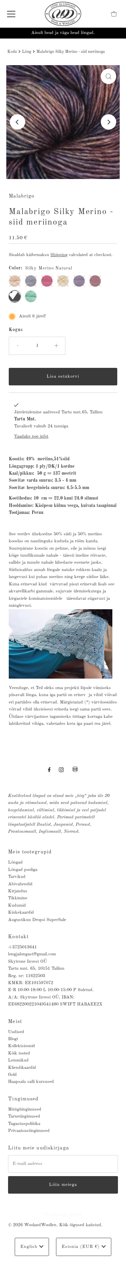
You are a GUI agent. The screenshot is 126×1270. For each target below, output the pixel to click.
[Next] (108, 122)
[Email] (75, 772)
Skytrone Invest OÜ (27, 961)
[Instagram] (61, 770)
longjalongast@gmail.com (32, 954)
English (29, 1246)
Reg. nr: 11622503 (26, 976)
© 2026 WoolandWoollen (32, 1225)
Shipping (59, 255)
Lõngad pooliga (22, 869)
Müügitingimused (24, 1109)
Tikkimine (17, 898)
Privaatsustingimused (29, 1130)
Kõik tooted (19, 1053)
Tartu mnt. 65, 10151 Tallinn (36, 968)
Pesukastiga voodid (63, 1214)
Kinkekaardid (21, 912)
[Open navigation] (11, 14)
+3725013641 (22, 947)
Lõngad (15, 862)
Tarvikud (17, 876)
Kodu (12, 52)
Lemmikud (18, 1060)
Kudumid (17, 905)
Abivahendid (20, 884)
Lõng (26, 52)
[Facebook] (49, 770)
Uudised (16, 1032)
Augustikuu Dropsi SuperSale (37, 920)
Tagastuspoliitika (24, 1123)
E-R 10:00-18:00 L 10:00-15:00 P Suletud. (51, 990)
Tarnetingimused (24, 1116)
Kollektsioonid (21, 1046)
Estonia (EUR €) (82, 1246)
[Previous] (17, 122)
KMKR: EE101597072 (30, 983)
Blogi (13, 1039)
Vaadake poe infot (31, 436)
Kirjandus (17, 891)
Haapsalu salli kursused (31, 1081)
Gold (12, 1074)
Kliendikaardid (22, 1067)
